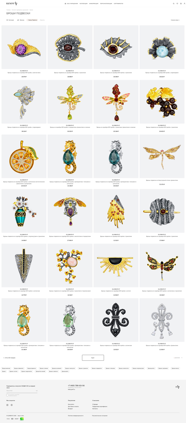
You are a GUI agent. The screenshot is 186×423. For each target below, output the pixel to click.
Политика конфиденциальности (75, 415)
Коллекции (84, 3)
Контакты (95, 408)
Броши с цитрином (163, 368)
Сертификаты (118, 3)
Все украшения (72, 3)
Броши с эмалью (44, 368)
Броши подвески (31, 368)
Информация (93, 3)
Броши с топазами (110, 368)
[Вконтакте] (7, 405)
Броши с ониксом (53, 371)
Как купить (71, 404)
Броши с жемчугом (70, 368)
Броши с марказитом (26, 371)
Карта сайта (21, 415)
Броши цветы (65, 371)
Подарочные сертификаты (99, 406)
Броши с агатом (13, 371)
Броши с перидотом (97, 368)
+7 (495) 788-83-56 (76, 385)
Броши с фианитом (18, 368)
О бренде (95, 404)
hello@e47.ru (71, 389)
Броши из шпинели (56, 368)
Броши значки (175, 368)
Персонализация (106, 3)
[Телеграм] (12, 405)
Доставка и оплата (73, 406)
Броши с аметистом (124, 368)
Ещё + (93, 357)
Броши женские (6, 368)
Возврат (70, 408)
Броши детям (151, 368)
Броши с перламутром (138, 368)
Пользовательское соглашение (99, 415)
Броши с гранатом (83, 368)
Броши (4, 371)
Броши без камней (40, 371)
